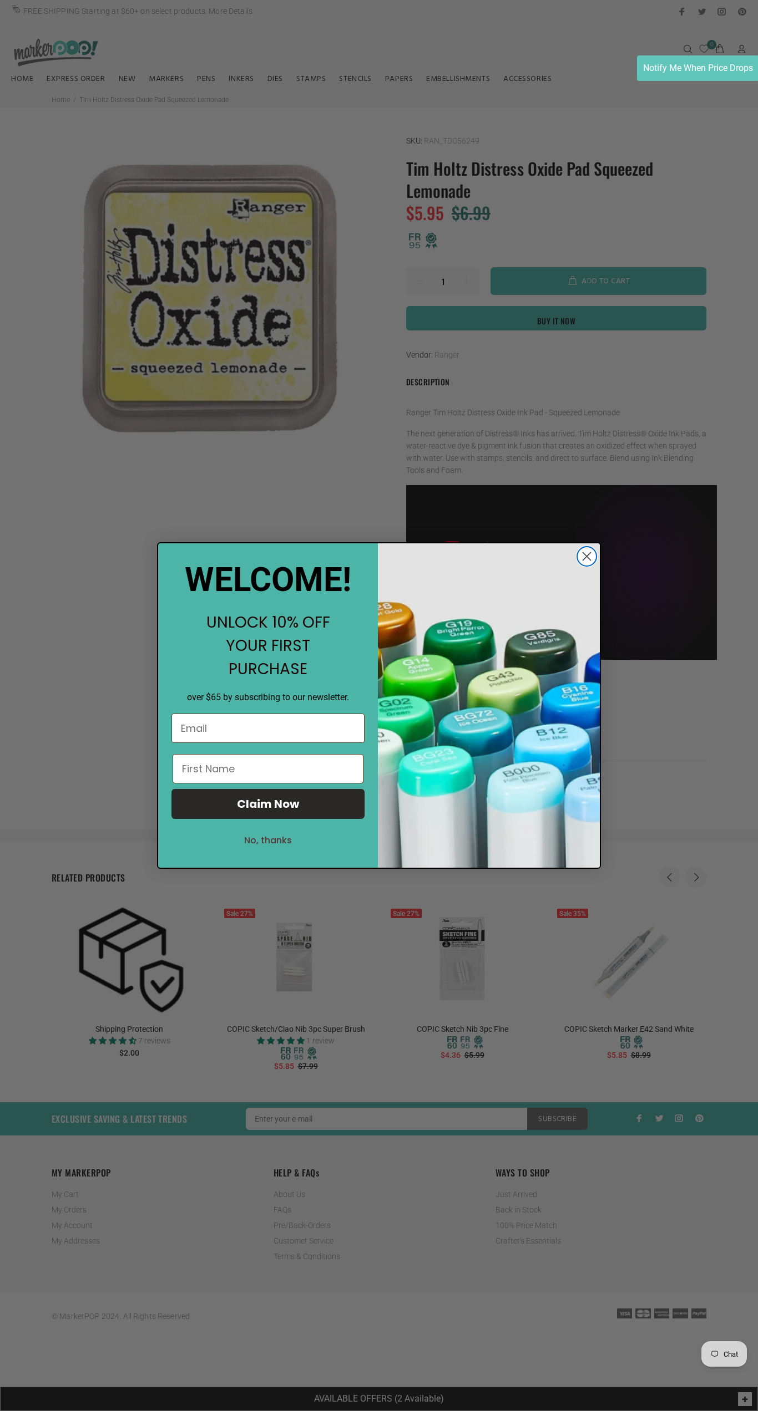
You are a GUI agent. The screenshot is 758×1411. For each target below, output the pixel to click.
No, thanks (268, 840)
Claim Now (268, 804)
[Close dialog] (587, 556)
